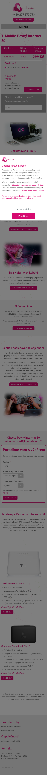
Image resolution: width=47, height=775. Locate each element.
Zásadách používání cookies (32, 190)
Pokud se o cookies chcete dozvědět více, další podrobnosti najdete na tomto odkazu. (21, 197)
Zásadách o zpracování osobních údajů (28, 185)
